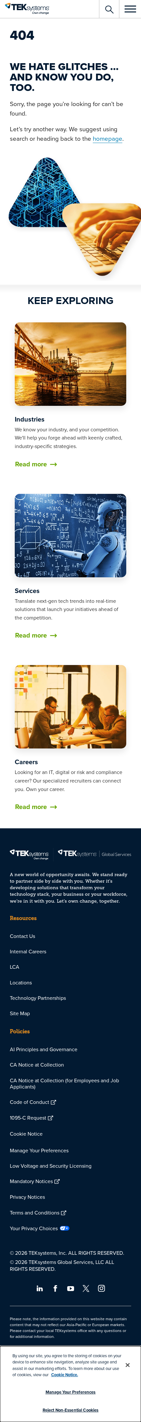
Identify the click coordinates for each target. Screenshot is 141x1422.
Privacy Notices (27, 1196)
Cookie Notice (26, 1133)
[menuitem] (70, 936)
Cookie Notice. (64, 1375)
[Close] (128, 1365)
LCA (14, 966)
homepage (107, 138)
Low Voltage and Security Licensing (50, 1165)
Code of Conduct (29, 1102)
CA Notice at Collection (37, 1064)
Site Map (20, 1013)
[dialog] (70, 1384)
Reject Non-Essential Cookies (71, 1410)
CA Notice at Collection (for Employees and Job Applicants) (64, 1083)
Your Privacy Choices (34, 1228)
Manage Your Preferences (39, 1150)
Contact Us (22, 936)
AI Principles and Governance (43, 1049)
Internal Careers (28, 951)
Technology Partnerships (38, 997)
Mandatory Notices (31, 1181)
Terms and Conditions (34, 1212)
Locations (21, 982)
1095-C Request (28, 1117)
